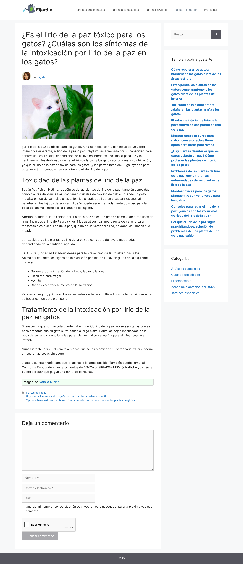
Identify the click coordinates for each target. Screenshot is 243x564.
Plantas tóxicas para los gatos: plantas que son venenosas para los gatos (195, 195)
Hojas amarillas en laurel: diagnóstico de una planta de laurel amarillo (66, 396)
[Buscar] (216, 34)
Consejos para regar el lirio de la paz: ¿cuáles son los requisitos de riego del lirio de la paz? (195, 211)
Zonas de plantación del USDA (193, 287)
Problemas (211, 9)
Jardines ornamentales (90, 9)
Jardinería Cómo (156, 9)
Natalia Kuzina (49, 382)
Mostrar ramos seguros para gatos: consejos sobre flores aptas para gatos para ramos (192, 140)
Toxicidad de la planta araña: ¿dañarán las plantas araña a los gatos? (195, 109)
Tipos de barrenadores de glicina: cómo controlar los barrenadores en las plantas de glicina (80, 400)
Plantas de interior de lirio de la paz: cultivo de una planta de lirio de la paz (196, 125)
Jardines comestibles (125, 9)
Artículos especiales (185, 268)
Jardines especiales (185, 293)
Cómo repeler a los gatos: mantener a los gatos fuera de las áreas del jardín (196, 74)
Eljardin (44, 9)
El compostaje (181, 281)
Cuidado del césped (185, 275)
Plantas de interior (185, 9)
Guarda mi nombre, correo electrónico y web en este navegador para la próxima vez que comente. (89, 509)
